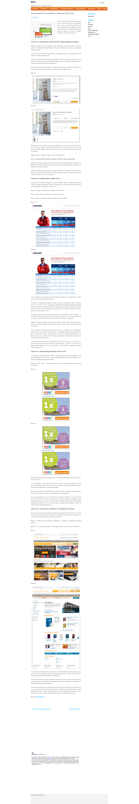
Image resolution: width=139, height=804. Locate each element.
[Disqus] (56, 730)
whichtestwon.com (40, 696)
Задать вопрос (34, 17)
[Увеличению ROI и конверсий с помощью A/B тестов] (56, 90)
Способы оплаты (67, 8)
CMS (89, 22)
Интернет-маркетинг (75, 709)
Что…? (89, 36)
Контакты (91, 8)
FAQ (99, 8)
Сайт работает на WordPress (37, 795)
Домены (44, 8)
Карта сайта (91, 16)
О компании (53, 8)
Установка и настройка (93, 34)
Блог (105, 8)
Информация (80, 8)
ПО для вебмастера (93, 30)
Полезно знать (91, 32)
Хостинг (35, 8)
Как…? (89, 28)
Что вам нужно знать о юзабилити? (41, 709)
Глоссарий (90, 24)
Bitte (33, 2)
